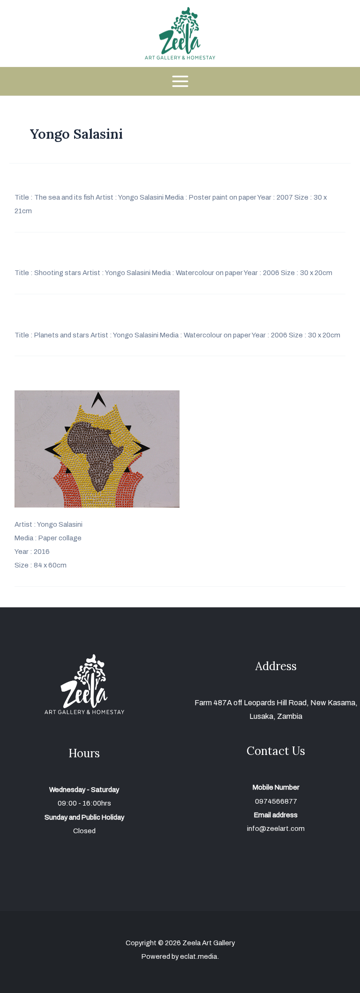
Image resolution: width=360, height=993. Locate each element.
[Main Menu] (179, 81)
